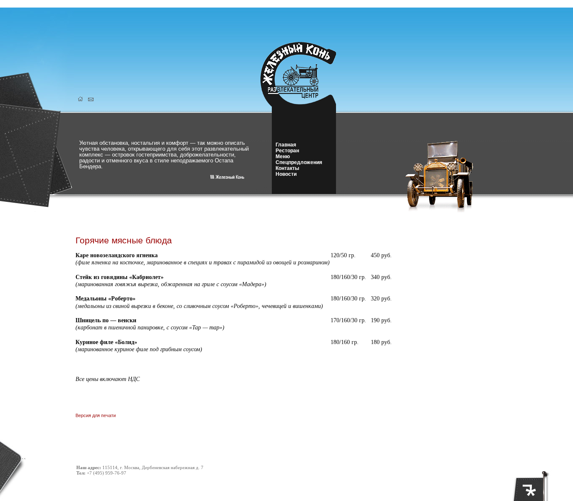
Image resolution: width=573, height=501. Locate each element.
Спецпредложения (299, 162)
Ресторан (287, 151)
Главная (286, 145)
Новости (286, 174)
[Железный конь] (303, 104)
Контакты (287, 168)
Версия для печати (96, 415)
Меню (283, 156)
